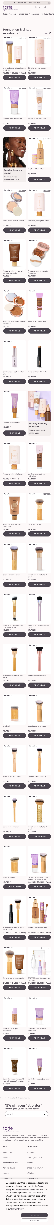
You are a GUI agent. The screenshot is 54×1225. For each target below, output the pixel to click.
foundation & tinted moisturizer (19, 1098)
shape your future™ (35, 1168)
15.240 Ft (32, 781)
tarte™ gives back (34, 1157)
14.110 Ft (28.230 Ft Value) (39, 882)
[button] (36, 8)
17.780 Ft (7, 326)
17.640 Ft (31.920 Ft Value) (14, 933)
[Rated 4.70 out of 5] (32, 544)
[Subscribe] (44, 1114)
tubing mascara (9, 14)
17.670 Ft (32, 529)
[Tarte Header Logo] (10, 8)
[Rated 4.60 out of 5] (32, 38)
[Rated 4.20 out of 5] (7, 392)
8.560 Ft (31, 1033)
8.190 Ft (6, 1033)
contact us (7, 1178)
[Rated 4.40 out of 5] (7, 38)
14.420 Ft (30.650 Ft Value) (39, 983)
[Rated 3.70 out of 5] (7, 240)
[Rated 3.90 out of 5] (32, 443)
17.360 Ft (7, 276)
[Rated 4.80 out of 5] (32, 645)
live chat (6, 1157)
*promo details (9, 1168)
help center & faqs (10, 1163)
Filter (46, 33)
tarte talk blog (32, 1178)
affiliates (30, 1173)
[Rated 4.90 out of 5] (32, 494)
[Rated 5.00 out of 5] (7, 443)
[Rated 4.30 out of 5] (32, 240)
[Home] (11, 1129)
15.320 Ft (7, 630)
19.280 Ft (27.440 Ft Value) (39, 933)
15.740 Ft (7, 123)
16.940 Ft (32, 73)
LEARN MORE (34, 433)
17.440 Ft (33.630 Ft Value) (14, 73)
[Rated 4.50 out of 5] (32, 138)
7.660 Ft (15, 479)
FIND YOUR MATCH (11, 180)
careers (30, 1163)
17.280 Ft (7, 225)
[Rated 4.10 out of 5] (7, 291)
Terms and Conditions (25, 1189)
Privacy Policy (17, 1209)
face (1, 1098)
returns (6, 1173)
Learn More (39, 1140)
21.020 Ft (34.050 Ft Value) (14, 983)
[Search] (45, 8)
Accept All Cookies (34, 1215)
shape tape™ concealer (29, 14)
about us (30, 1152)
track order (7, 1152)
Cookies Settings (34, 1220)
